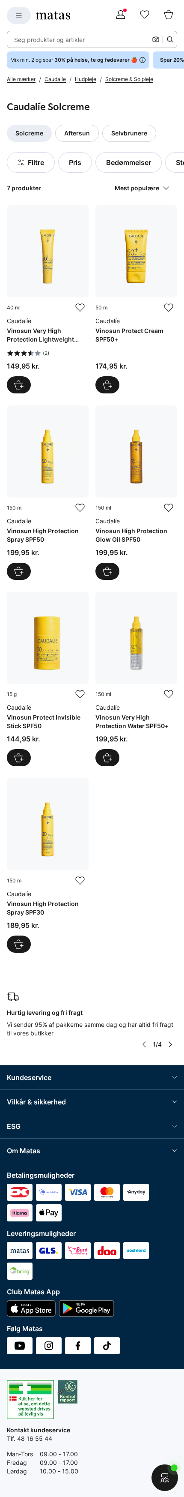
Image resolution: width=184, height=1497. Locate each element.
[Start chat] (164, 1477)
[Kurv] (168, 15)
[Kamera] (156, 39)
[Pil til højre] (170, 1044)
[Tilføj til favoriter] (80, 307)
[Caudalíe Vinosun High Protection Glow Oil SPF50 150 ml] (136, 492)
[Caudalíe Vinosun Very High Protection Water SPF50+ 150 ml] (136, 679)
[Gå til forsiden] (53, 15)
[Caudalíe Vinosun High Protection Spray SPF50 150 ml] (48, 492)
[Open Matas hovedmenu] (19, 15)
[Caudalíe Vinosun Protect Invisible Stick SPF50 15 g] (48, 679)
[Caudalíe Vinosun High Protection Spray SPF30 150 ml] (48, 865)
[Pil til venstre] (144, 1044)
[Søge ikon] (170, 39)
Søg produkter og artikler (49, 39)
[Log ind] (120, 15)
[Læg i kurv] (19, 384)
